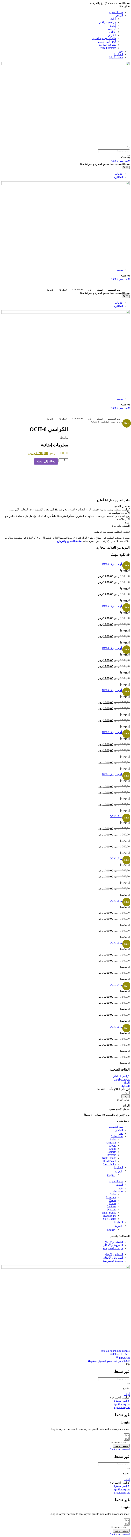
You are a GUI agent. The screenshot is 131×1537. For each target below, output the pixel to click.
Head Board (109, 1161)
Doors (112, 1145)
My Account (116, 57)
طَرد (127, 522)
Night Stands (109, 1158)
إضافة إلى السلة (46, 461)
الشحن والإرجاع (121, 525)
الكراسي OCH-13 (120, 1026)
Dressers (111, 1154)
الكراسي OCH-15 (120, 942)
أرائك (113, 18)
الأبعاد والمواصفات (119, 512)
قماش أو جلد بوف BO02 (116, 732)
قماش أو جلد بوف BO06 (116, 564)
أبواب (113, 25)
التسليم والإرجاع (114, 1241)
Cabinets (111, 1151)
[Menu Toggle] (126, 167)
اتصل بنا (118, 54)
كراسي (112, 28)
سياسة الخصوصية (113, 1248)
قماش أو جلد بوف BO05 (116, 606)
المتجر (119, 15)
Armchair (111, 1142)
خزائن (112, 31)
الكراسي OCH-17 (120, 858)
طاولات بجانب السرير (104, 38)
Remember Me (118, 1442)
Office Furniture (107, 47)
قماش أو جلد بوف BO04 (116, 648)
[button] (65, 506)
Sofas (113, 1139)
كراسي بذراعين (107, 22)
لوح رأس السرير (107, 41)
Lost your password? (120, 1449)
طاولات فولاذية (107, 44)
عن (121, 51)
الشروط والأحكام (113, 1245)
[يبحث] (128, 155)
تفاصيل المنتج (122, 506)
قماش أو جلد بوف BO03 (116, 690)
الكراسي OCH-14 (120, 984)
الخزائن (112, 35)
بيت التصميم (116, 12)
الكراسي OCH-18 (120, 816)
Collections (77, 289)
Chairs (112, 1148)
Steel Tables (109, 1164)
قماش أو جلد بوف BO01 (116, 774)
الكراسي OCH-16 (120, 900)
